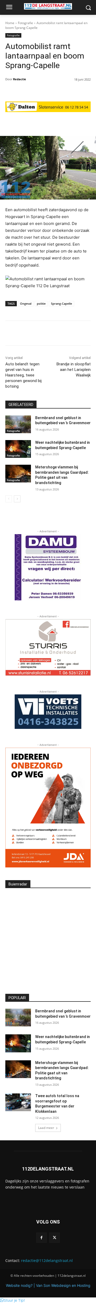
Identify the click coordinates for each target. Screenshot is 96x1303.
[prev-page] (8, 498)
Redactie (19, 79)
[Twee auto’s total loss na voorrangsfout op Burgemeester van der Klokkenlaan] (18, 1102)
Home (9, 23)
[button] (12, 1300)
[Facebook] (41, 1238)
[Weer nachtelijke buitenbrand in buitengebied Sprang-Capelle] (18, 449)
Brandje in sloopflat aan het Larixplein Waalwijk (74, 370)
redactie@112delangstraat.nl (47, 1260)
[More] (79, 122)
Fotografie (25, 23)
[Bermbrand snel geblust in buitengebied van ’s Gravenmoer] (18, 424)
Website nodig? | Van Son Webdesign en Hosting (48, 1285)
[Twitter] (54, 1238)
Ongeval (25, 303)
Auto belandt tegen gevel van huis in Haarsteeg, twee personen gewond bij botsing (23, 375)
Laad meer (46, 1127)
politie (41, 303)
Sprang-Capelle (61, 303)
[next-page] (17, 498)
